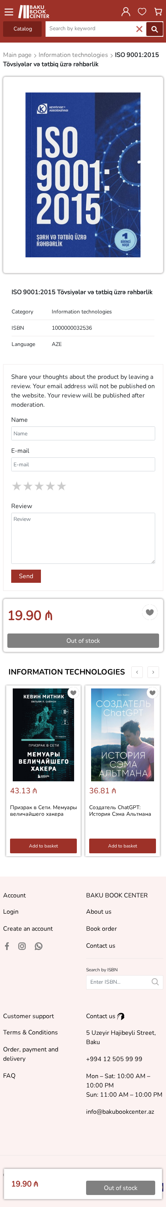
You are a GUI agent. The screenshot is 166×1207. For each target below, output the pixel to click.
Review (21, 506)
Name (19, 420)
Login (11, 911)
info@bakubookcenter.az (120, 1112)
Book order (101, 929)
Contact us (100, 946)
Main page (18, 55)
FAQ (9, 1076)
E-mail (20, 451)
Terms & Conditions (30, 1032)
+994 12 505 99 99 (114, 1059)
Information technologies (66, 672)
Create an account (28, 929)
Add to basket (43, 846)
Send (26, 576)
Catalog (23, 29)
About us (99, 911)
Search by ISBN (102, 970)
